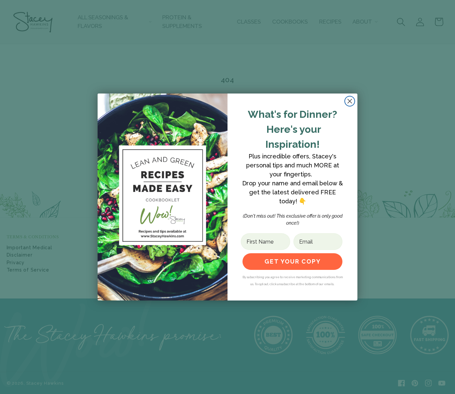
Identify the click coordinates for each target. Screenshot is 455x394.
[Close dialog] (350, 101)
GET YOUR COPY (292, 261)
